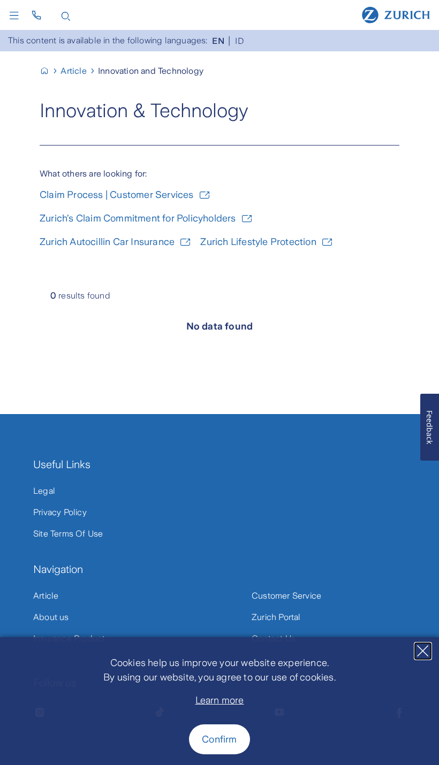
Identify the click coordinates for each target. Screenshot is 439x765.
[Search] (66, 15)
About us (51, 617)
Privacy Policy (60, 512)
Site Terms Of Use (68, 533)
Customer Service (286, 595)
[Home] (396, 14)
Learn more (219, 700)
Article (45, 595)
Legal (44, 490)
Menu (16, 15)
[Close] (422, 651)
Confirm (219, 739)
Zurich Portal (276, 617)
